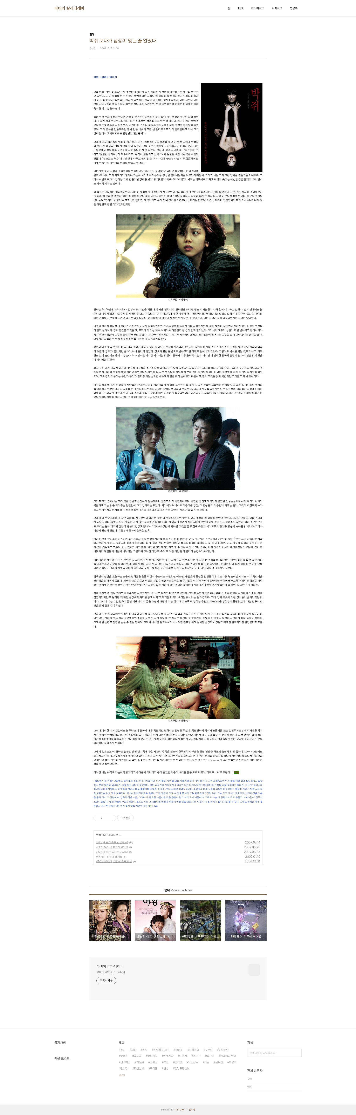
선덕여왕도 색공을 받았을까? (112, 842)
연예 (98, 834)
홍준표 (179, 1049)
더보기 (122, 1075)
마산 (133, 1049)
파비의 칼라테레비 (69, 8)
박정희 (124, 1056)
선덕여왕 (125, 1062)
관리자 (192, 1109)
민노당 (124, 1068)
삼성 (166, 1068)
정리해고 (194, 1049)
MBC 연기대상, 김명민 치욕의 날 (114, 861)
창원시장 (152, 1056)
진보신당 (168, 1056)
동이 (122, 1049)
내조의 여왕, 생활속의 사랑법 (112, 847)
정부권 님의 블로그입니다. (111, 972)
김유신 (219, 1062)
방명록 (293, 8)
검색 (297, 1053)
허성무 (140, 1062)
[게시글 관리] (111, 818)
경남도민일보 (182, 1068)
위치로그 (277, 8)
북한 (166, 1062)
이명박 (233, 1062)
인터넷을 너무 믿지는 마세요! (112, 851)
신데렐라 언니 (228, 1056)
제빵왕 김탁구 (161, 1049)
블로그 (197, 1056)
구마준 (153, 1068)
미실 (206, 1062)
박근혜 (210, 1056)
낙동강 (137, 1056)
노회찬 (183, 1056)
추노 (145, 1049)
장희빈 (153, 1062)
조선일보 (139, 1068)
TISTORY (179, 1109)
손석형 (178, 1062)
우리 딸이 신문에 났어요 (109, 856)
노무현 (209, 1049)
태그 (240, 8)
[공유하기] (106, 818)
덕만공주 (193, 1062)
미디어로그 (257, 8)
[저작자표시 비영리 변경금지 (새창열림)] (139, 818)
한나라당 (224, 1049)
